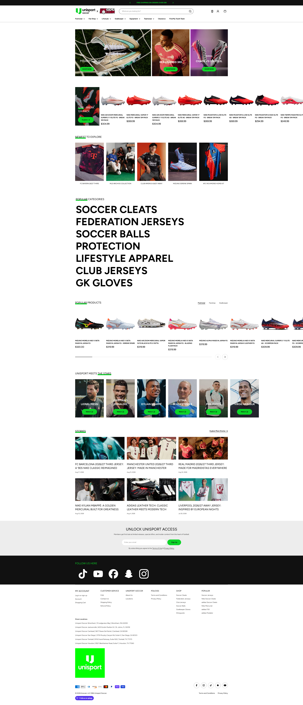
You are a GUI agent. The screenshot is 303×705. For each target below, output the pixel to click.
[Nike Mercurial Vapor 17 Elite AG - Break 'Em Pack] (190, 99)
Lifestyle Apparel (124, 258)
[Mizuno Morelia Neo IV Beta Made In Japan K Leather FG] (244, 322)
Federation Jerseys (130, 222)
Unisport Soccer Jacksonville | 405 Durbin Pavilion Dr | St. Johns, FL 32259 (102, 627)
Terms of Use (157, 548)
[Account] (217, 11)
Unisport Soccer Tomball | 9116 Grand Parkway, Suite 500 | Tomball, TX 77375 (103, 639)
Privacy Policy (223, 693)
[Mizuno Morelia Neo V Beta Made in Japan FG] (89, 322)
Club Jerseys (111, 271)
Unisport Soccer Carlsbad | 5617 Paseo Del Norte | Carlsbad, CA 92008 (101, 631)
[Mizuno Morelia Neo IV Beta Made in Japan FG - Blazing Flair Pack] (182, 322)
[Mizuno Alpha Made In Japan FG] (213, 322)
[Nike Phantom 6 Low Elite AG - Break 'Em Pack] (241, 99)
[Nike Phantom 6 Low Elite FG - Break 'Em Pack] (216, 99)
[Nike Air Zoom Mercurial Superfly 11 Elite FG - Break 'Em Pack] (113, 99)
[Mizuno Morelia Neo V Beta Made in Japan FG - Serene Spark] (120, 322)
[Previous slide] (218, 357)
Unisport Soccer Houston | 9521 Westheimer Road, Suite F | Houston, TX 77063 (104, 643)
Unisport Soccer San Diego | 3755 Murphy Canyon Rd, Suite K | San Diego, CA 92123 (106, 635)
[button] (130, 2)
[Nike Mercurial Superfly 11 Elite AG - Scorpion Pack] (275, 322)
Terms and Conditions (207, 693)
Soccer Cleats (116, 209)
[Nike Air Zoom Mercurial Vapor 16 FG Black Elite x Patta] (151, 322)
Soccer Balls (113, 234)
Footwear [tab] (201, 303)
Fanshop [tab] (212, 303)
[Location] (212, 11)
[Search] (190, 11)
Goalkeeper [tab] (223, 303)
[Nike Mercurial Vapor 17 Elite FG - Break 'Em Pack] (139, 99)
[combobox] (156, 11)
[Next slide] (225, 357)
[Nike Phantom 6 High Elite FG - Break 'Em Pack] (267, 99)
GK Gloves (104, 283)
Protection (108, 246)
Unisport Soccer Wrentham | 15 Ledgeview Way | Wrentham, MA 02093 (101, 623)
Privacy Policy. (169, 548)
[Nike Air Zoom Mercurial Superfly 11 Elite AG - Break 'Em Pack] (164, 99)
